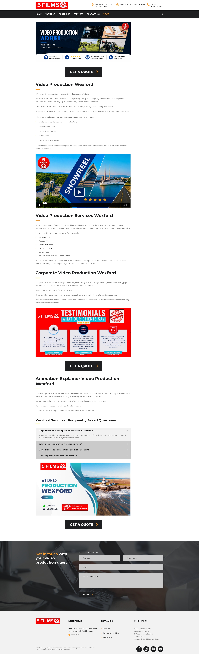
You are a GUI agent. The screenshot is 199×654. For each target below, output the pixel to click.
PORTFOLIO (64, 14)
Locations (106, 629)
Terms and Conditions (111, 633)
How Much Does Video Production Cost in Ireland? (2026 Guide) (82, 630)
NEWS (106, 14)
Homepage (107, 637)
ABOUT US (50, 14)
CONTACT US (93, 14)
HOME (39, 14)
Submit (86, 594)
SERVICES (78, 14)
